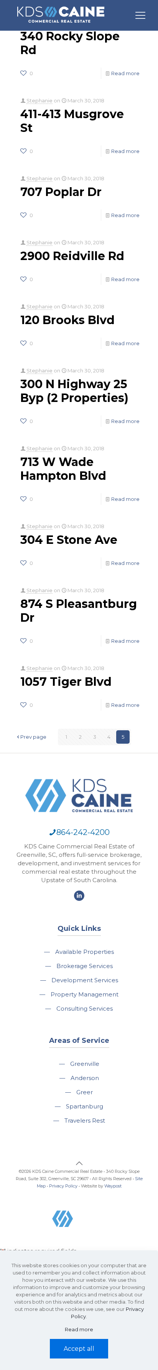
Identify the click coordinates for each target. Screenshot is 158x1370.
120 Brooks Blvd (67, 320)
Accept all (79, 1348)
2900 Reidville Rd (72, 256)
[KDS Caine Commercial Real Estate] (61, 26)
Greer (84, 1092)
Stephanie (39, 100)
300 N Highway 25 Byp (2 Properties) (74, 391)
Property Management (84, 994)
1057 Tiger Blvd (66, 682)
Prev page (33, 737)
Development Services (84, 980)
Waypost (113, 1186)
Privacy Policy (63, 1186)
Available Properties (84, 951)
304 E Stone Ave (68, 540)
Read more (125, 73)
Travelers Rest (84, 1120)
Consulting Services (84, 1008)
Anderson (85, 1078)
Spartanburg (84, 1106)
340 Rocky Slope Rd (70, 43)
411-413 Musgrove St (72, 121)
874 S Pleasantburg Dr (78, 611)
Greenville (84, 1063)
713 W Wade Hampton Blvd (63, 469)
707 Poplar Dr (61, 192)
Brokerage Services (84, 966)
